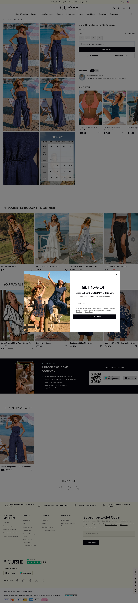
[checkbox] (74, 308)
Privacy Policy (89, 312)
